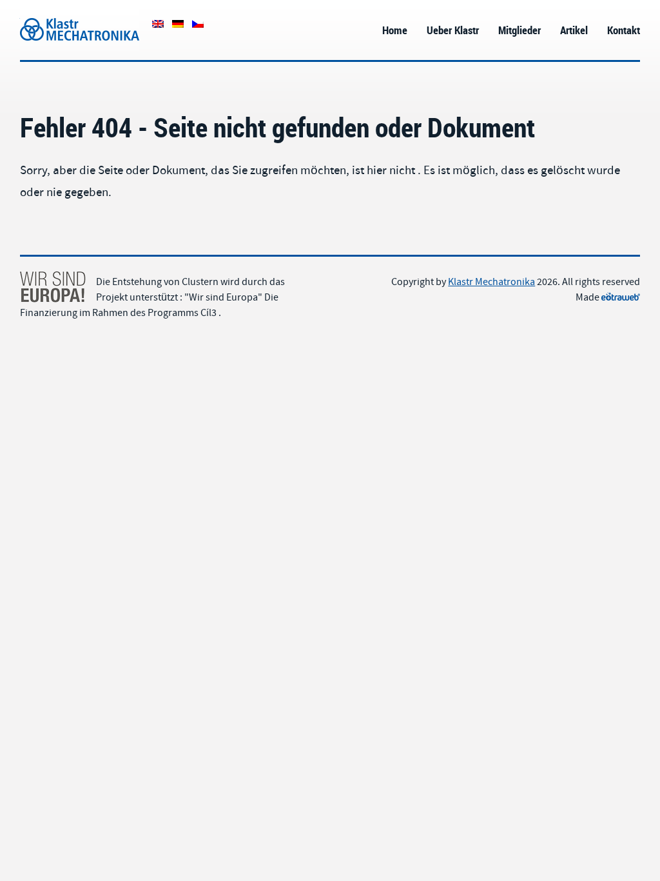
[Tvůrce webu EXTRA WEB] (620, 297)
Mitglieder (519, 30)
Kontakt (623, 30)
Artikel (574, 30)
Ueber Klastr (453, 30)
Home (394, 30)
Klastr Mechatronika (63, 15)
